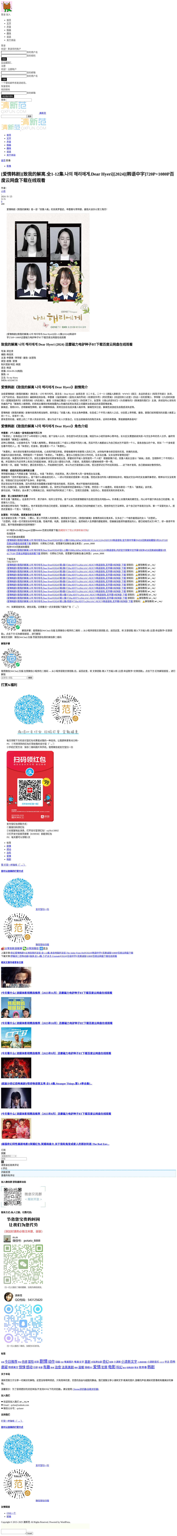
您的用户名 (32, 52)
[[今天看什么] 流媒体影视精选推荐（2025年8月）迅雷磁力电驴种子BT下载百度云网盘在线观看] (16, 1107)
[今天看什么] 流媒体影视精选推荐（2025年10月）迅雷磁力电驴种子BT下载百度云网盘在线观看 (57, 1023)
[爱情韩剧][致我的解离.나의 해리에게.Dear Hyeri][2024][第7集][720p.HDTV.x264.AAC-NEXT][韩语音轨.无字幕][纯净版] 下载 (66, 585)
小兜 (3, 191)
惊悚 (22, 1367)
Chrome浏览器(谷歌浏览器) (86, 1389)
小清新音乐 (153, 1362)
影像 (9, 166)
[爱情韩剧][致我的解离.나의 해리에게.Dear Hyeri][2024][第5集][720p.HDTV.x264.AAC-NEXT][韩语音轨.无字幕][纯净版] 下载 (66, 578)
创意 (36, 1362)
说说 (9, 37)
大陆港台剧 (96, 1362)
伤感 (24, 1361)
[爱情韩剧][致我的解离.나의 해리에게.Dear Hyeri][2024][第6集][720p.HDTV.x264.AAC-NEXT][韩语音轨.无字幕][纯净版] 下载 (66, 581)
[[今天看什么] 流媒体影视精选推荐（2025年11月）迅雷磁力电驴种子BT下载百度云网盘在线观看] (16, 987)
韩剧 (9, 859)
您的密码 (31, 56)
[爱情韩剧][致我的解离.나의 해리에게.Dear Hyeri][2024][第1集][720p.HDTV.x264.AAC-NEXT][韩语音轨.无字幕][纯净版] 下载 (66, 565)
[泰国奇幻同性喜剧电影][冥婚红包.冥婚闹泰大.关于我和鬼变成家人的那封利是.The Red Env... (55, 1144)
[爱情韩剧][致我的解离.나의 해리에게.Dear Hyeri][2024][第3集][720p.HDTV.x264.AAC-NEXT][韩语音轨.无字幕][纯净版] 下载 (66, 571)
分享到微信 (32, 948)
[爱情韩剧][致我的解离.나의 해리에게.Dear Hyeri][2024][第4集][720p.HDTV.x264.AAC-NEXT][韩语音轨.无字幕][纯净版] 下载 (66, 575)
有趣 (46, 1367)
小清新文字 (129, 1361)
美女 (136, 1367)
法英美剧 (68, 1367)
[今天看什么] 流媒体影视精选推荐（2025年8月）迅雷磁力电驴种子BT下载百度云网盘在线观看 (56, 1113)
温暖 (81, 1367)
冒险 (31, 1361)
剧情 (9, 846)
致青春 (143, 1367)
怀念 (167, 1362)
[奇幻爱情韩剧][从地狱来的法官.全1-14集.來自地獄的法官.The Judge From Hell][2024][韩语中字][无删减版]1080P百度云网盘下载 (71, 953)
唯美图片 (69, 1362)
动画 (57, 1362)
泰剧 (76, 1368)
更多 (45, 948)
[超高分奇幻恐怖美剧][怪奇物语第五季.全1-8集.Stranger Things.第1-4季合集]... (46, 1083)
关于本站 (11, 40)
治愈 (9, 853)
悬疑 (4, 1367)
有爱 (40, 1367)
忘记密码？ (6, 62)
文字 (9, 23)
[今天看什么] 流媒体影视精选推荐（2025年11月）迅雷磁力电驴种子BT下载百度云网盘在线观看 (56, 992)
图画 (9, 30)
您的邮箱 (31, 72)
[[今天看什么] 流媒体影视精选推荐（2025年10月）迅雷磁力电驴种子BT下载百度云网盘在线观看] (16, 1017)
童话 (124, 1367)
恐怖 (172, 1361)
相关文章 (5, 962)
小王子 (162, 1362)
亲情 (2, 1362)
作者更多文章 (16, 962)
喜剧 (87, 1361)
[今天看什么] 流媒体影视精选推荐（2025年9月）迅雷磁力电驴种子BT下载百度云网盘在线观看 (56, 1053)
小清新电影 (142, 1362)
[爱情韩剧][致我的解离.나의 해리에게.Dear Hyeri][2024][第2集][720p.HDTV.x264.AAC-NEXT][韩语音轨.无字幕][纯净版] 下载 (66, 568)
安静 (111, 1362)
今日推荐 (11, 1361)
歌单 (52, 1368)
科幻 (119, 1367)
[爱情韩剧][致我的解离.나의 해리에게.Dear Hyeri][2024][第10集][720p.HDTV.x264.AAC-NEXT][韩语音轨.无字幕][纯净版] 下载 (67, 595)
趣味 (9, 33)
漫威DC (89, 1367)
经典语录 (130, 1368)
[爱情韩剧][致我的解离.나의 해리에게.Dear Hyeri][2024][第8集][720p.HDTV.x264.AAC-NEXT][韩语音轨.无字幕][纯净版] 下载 (66, 588)
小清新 (117, 1361)
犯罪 (104, 1367)
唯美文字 (79, 1361)
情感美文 (13, 1367)
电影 (112, 1367)
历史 (62, 1362)
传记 (19, 1362)
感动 (9, 849)
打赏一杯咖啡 (25, 905)
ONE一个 (11, 1513)
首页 (9, 20)
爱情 (9, 856)
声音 (9, 27)
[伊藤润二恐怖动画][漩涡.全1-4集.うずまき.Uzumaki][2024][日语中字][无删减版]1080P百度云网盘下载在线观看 (63, 956)
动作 (51, 1361)
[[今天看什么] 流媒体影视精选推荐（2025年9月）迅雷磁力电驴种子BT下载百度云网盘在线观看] (16, 1047)
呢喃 (9, 1516)
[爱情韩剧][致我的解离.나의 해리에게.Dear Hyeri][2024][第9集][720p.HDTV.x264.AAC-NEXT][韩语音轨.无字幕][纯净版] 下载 (66, 591)
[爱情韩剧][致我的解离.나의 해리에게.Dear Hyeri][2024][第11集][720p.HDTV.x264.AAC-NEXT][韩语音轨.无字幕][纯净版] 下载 (67, 598)
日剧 (35, 1367)
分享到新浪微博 (13, 948)
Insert (29, 1533)
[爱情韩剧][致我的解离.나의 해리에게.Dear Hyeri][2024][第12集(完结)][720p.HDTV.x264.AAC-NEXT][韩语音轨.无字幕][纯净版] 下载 (70, 601)
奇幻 (106, 1361)
